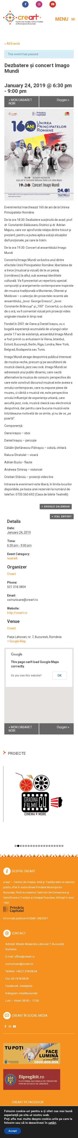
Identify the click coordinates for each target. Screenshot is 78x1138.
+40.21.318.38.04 (26, 971)
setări (52, 1123)
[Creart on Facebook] (5, 1026)
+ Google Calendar (56, 506)
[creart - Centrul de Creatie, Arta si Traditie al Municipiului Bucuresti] (21, 18)
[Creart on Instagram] (10, 1026)
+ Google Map (16, 641)
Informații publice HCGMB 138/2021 (25, 918)
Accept (12, 1131)
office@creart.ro (24, 956)
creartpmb (26, 986)
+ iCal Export (62, 516)
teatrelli (12, 558)
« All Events (12, 43)
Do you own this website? (26, 675)
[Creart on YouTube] (14, 1026)
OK (59, 675)
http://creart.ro (17, 612)
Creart (11, 574)
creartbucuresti (28, 993)
